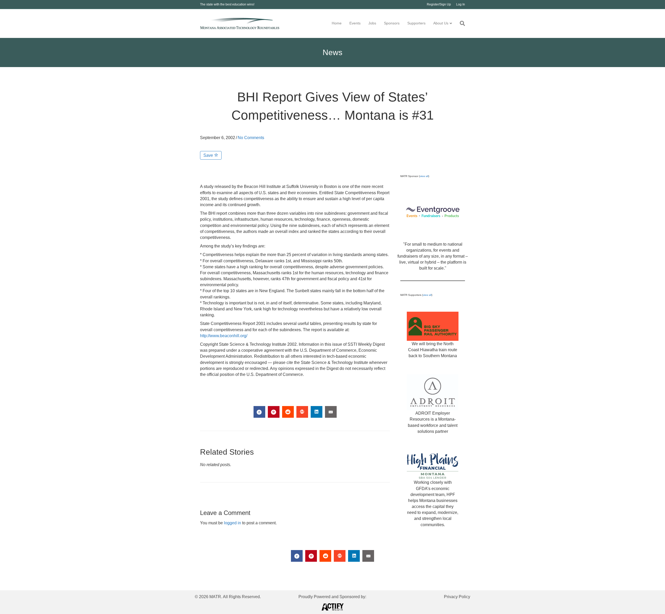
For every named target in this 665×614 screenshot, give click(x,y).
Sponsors (392, 23)
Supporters (416, 23)
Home (337, 23)
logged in (232, 523)
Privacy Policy (457, 597)
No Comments (251, 137)
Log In (460, 4)
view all (424, 176)
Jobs (372, 23)
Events (355, 23)
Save (208, 155)
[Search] (460, 23)
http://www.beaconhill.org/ (223, 336)
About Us (440, 23)
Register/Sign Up (439, 4)
